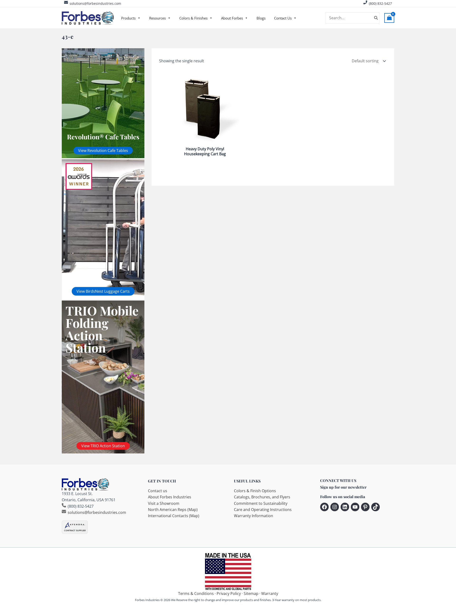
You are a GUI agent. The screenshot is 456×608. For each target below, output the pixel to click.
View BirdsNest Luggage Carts (103, 291)
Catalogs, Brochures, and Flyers (262, 497)
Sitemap (251, 593)
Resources (157, 18)
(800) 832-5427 (380, 3)
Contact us (157, 490)
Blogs (261, 18)
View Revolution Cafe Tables (103, 150)
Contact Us (283, 18)
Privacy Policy (229, 593)
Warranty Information (253, 515)
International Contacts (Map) (173, 515)
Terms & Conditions (196, 593)
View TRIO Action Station (103, 445)
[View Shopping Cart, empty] (389, 18)
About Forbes (232, 18)
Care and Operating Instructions (263, 509)
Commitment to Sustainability (260, 503)
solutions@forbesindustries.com (95, 3)
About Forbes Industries (169, 497)
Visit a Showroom (163, 503)
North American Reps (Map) (173, 509)
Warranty (269, 593)
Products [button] (128, 18)
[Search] (376, 18)
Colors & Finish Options (255, 490)
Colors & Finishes (193, 18)
